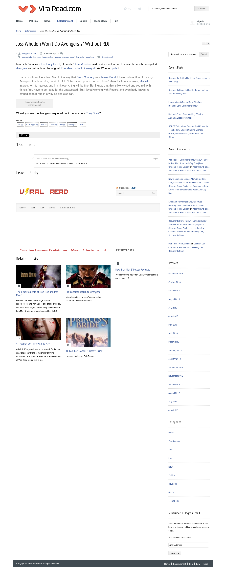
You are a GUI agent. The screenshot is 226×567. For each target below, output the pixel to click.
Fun (116, 20)
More (205, 563)
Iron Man (66, 68)
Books (171, 432)
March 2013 (173, 341)
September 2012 (175, 384)
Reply (155, 158)
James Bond (108, 77)
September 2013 (175, 290)
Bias (43, 124)
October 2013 (174, 282)
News (47, 20)
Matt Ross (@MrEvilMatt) (179, 243)
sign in (203, 22)
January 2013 (174, 358)
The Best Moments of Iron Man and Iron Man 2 (37, 293)
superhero (90, 56)
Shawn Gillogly (63, 158)
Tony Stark (92, 113)
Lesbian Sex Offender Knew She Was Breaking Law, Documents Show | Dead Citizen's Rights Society (186, 205)
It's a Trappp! (32, 124)
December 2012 (175, 367)
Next (208, 43)
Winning (72, 124)
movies (65, 56)
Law (170, 458)
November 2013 (175, 273)
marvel (57, 56)
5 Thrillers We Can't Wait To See (33, 344)
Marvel (143, 81)
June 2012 (173, 409)
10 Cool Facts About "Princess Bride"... (85, 351)
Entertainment (65, 20)
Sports (83, 20)
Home (19, 20)
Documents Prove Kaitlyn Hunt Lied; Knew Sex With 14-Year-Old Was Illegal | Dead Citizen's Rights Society (187, 224)
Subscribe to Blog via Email (184, 513)
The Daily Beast (50, 64)
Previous (204, 43)
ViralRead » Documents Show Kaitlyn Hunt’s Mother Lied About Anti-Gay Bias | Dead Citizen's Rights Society (188, 163)
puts (114, 68)
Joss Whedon (83, 64)
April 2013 (173, 333)
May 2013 (172, 324)
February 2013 (175, 350)
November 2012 (175, 375)
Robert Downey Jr (84, 68)
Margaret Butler (29, 53)
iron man (36, 56)
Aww (82, 124)
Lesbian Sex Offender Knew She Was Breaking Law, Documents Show (186, 232)
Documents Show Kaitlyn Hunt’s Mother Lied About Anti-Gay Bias (188, 189)
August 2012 (174, 392)
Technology (100, 20)
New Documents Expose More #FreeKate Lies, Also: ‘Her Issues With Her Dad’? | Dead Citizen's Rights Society (188, 182)
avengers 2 (26, 56)
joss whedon (48, 56)
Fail (62, 124)
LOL (20, 124)
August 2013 (174, 299)
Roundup (172, 483)
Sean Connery (85, 77)
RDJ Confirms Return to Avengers (83, 292)
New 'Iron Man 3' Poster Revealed (132, 269)
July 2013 (172, 307)
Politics (33, 20)
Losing (53, 124)
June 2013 (173, 316)
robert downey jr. (77, 56)
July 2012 (172, 401)
